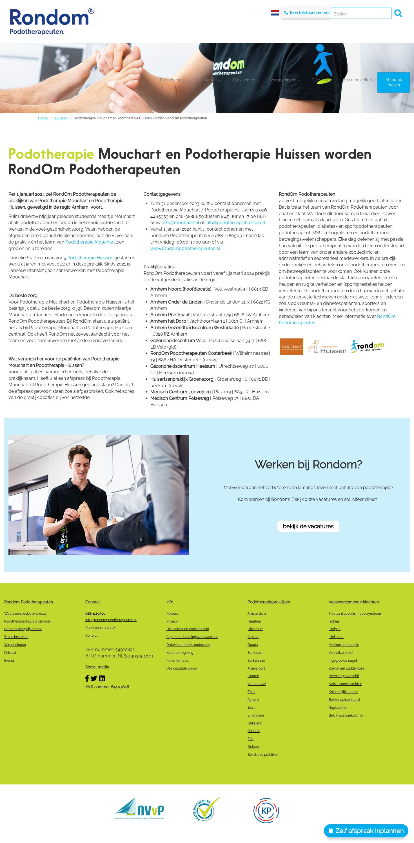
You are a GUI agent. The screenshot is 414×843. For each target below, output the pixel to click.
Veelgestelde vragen (182, 668)
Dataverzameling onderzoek (188, 645)
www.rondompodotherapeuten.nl (185, 248)
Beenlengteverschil (344, 676)
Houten (253, 676)
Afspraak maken (394, 82)
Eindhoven (256, 715)
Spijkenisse (256, 661)
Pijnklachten (244, 80)
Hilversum (255, 629)
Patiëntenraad (177, 661)
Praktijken (209, 80)
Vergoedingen (283, 80)
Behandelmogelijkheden (23, 629)
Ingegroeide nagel (343, 661)
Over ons (320, 80)
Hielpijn (334, 629)
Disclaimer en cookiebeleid (187, 629)
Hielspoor (336, 637)
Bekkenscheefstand (344, 700)
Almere (253, 700)
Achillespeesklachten (345, 684)
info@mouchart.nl (181, 222)
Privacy (172, 621)
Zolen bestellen (357, 80)
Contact (91, 635)
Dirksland (255, 723)
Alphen (253, 637)
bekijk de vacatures (308, 526)
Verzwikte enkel (341, 653)
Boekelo (254, 731)
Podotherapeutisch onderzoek (27, 621)
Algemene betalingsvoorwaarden (192, 637)
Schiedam (255, 653)
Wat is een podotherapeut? (25, 613)
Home (43, 118)
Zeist (251, 692)
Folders (172, 613)
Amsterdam (257, 613)
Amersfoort (256, 668)
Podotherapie (173, 80)
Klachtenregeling (179, 653)
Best (251, 708)
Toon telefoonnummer (309, 12)
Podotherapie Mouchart (90, 242)
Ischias (334, 621)
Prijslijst (10, 653)
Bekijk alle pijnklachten (346, 715)
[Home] (52, 21)
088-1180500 (95, 613)
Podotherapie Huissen (90, 257)
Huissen (61, 118)
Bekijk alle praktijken (263, 755)
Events (9, 661)
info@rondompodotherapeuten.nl (111, 620)
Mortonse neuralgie (344, 645)
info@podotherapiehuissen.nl (235, 222)
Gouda (253, 645)
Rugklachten (338, 708)
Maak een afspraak (100, 628)
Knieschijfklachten (343, 692)
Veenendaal (257, 684)
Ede (250, 739)
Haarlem (254, 621)
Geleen (253, 747)
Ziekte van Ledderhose (346, 668)
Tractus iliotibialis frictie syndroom (355, 613)
